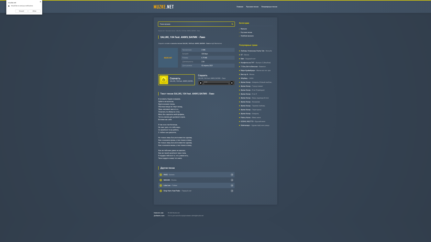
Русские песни (252, 7)
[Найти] (232, 24)
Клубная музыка (247, 36)
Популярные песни (269, 7)
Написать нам (158, 213)
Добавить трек (159, 215)
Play (200, 83)
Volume (231, 83)
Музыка (244, 29)
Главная (240, 7)
